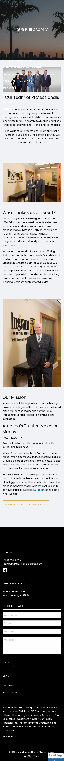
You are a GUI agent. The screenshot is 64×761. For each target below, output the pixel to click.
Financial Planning (14, 74)
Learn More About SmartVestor (25, 504)
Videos (18, 95)
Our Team (8, 685)
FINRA (22, 711)
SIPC (33, 711)
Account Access (13, 115)
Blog (5, 95)
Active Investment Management (22, 67)
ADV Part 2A (10, 736)
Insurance (8, 81)
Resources (9, 88)
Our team (39, 490)
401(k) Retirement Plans (17, 60)
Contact (8, 108)
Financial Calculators (41, 95)
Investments (10, 692)
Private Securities (42, 74)
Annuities (26, 81)
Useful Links (9, 101)
